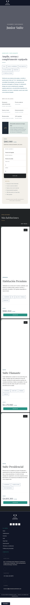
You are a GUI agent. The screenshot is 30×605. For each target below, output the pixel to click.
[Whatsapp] (19, 524)
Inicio (4, 531)
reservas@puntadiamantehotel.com (12, 588)
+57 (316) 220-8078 (8, 576)
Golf (4, 538)
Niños (6, 167)
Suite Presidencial (13, 466)
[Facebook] (11, 524)
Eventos (5, 536)
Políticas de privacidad (8, 548)
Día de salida (9, 155)
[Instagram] (16, 524)
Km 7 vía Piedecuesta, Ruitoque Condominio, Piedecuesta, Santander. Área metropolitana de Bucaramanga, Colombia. (14, 563)
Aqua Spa (5, 541)
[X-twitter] (14, 524)
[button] (22, 2)
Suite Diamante (11, 373)
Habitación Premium (15, 281)
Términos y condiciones (8, 546)
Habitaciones (6, 533)
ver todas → (25, 223)
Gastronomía (6, 543)
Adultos (7, 161)
